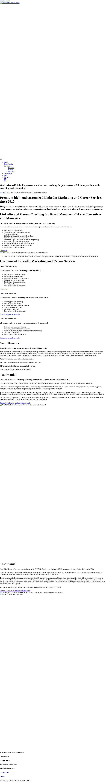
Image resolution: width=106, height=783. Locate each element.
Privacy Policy (4, 772)
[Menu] (1, 159)
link (96, 256)
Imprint (2, 776)
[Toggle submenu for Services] (10, 166)
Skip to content (5, 1)
